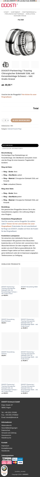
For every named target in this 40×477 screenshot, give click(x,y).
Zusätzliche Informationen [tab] (12, 148)
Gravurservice (6, 435)
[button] (26, 5)
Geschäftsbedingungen (9, 428)
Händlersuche (6, 438)
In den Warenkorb (21, 120)
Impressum (5, 446)
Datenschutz (5, 430)
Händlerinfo (5, 451)
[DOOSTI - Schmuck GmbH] (9, 5)
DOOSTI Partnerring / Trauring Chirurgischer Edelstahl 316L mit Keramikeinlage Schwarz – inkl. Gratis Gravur (9, 290)
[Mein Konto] (29, 5)
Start (6, 12)
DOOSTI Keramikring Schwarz (7, 352)
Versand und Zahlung (8, 433)
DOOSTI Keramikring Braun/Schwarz (7, 320)
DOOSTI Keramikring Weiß (29, 287)
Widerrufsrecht (6, 425)
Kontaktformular (6, 448)
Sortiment (15, 12)
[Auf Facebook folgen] (32, 5)
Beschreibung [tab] (7, 145)
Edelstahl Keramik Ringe (14, 129)
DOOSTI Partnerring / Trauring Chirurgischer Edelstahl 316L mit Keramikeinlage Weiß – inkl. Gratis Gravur (29, 323)
